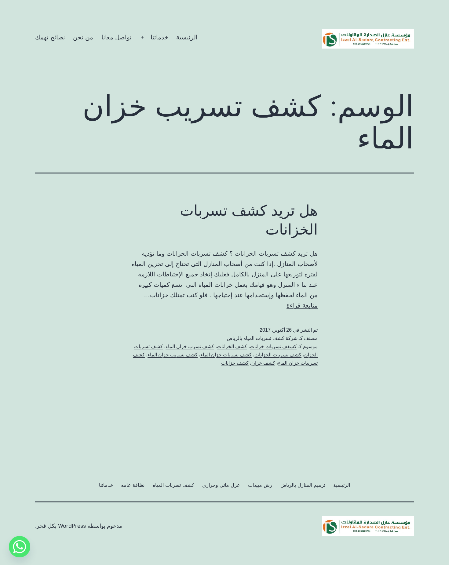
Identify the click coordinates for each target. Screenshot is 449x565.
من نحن (83, 37)
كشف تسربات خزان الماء (226, 354)
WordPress (72, 526)
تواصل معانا (116, 37)
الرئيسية (187, 37)
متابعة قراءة (302, 305)
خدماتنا (159, 37)
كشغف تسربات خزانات (273, 346)
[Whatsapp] (19, 546)
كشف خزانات (235, 363)
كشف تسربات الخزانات (277, 354)
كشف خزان (263, 363)
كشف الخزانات (232, 346)
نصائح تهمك (50, 37)
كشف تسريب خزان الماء (173, 354)
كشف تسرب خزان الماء (190, 346)
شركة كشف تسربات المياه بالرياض (262, 338)
